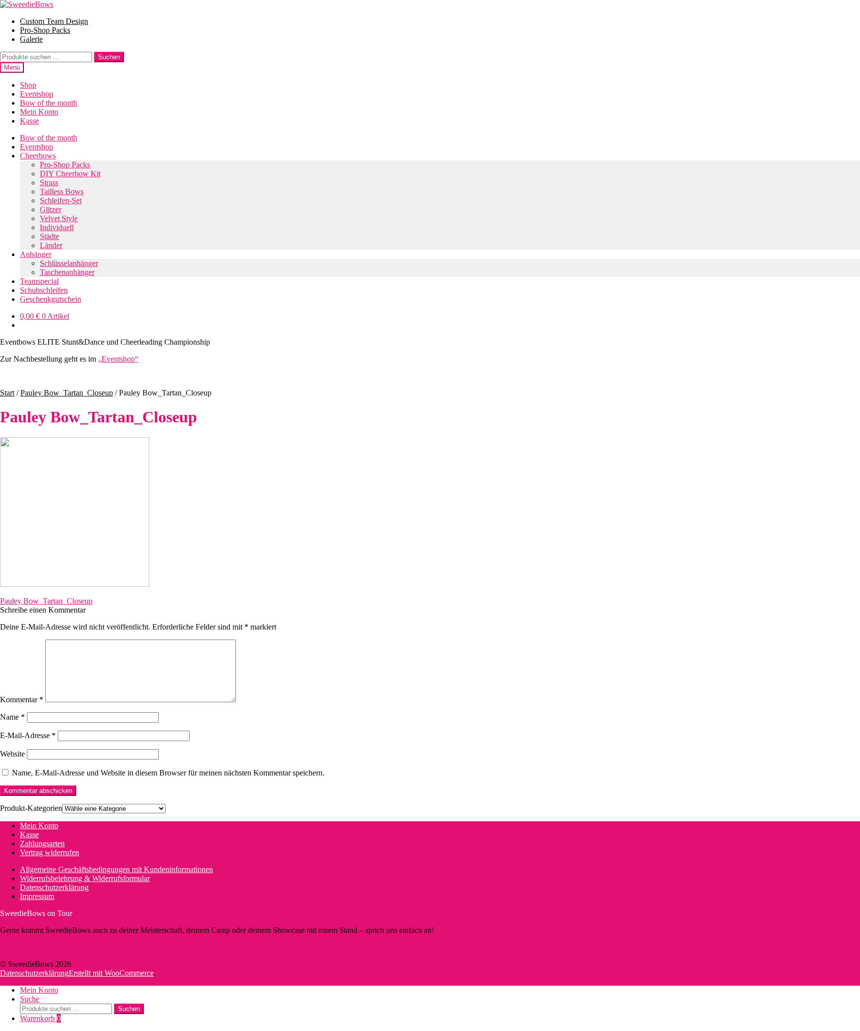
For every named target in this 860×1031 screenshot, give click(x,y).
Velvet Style (59, 218)
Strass (49, 182)
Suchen (109, 57)
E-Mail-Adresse (28, 735)
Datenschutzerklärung (54, 887)
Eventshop (36, 94)
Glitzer (50, 209)
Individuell (57, 227)
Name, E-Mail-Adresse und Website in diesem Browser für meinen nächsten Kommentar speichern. (168, 773)
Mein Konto (39, 112)
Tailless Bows (62, 191)
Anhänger (35, 254)
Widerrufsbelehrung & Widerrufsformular (85, 878)
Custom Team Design (54, 21)
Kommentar (21, 699)
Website (12, 754)
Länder (51, 245)
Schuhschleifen (44, 290)
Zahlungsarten (42, 843)
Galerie (31, 39)
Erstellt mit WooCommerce (111, 973)
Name (12, 717)
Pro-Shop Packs (45, 30)
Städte (49, 236)
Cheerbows (38, 155)
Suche (29, 999)
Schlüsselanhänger (69, 263)
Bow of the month (48, 103)
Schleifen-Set (61, 200)
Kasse (29, 121)
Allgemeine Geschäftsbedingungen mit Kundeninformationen (116, 869)
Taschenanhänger (67, 272)
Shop (28, 85)
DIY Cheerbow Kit (70, 173)
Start (7, 392)
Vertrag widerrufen (49, 852)
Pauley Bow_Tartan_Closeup (66, 392)
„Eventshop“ (118, 359)
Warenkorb (40, 1018)
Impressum (37, 896)
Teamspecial (39, 281)
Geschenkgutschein (50, 299)
